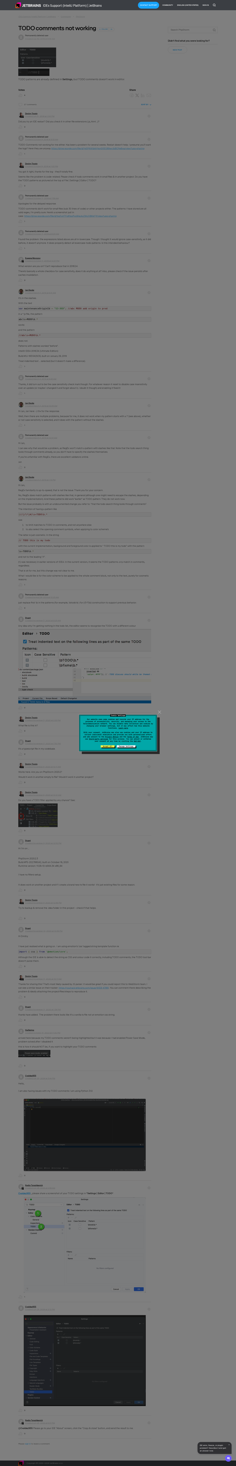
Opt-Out (137, 741)
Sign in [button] (206, 5)
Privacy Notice (112, 737)
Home (28, 5)
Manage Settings (126, 746)
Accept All (107, 746)
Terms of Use (133, 737)
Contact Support (148, 5)
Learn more (123, 728)
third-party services (98, 739)
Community (167, 5)
